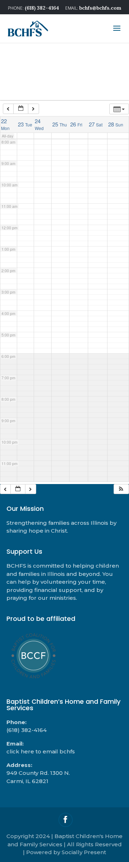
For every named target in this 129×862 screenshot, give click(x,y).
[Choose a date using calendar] (20, 109)
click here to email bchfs (40, 751)
